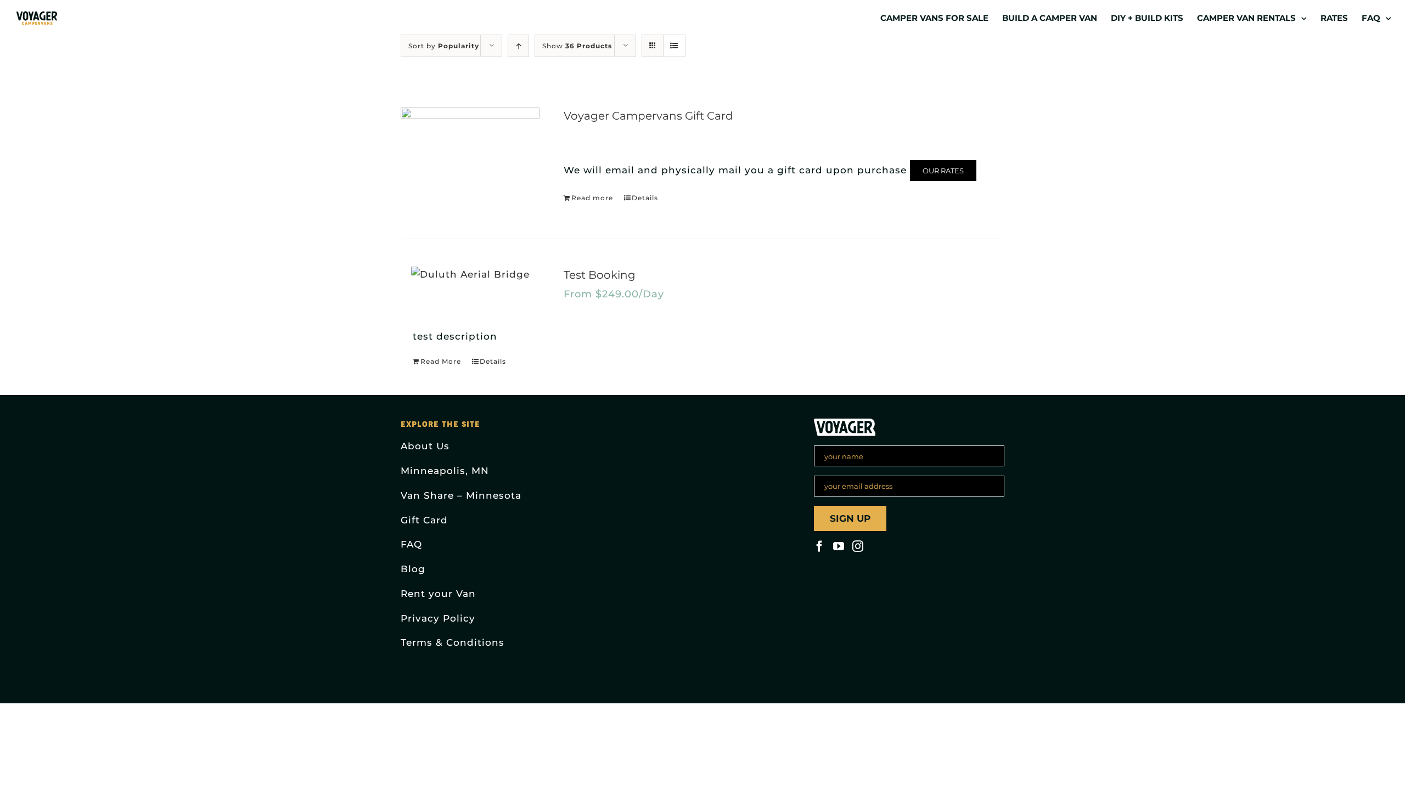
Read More (440, 361)
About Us (425, 446)
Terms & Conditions (452, 642)
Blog (413, 568)
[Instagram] (857, 546)
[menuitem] (941, 17)
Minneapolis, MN (445, 470)
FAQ (411, 544)
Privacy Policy (438, 618)
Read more (592, 198)
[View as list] (674, 46)
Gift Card (424, 520)
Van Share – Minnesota (461, 495)
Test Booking (600, 274)
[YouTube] (838, 546)
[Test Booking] (470, 275)
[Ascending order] (518, 46)
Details (645, 198)
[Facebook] (819, 546)
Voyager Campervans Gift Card (648, 115)
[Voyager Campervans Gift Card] (470, 159)
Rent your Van (438, 593)
